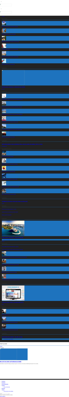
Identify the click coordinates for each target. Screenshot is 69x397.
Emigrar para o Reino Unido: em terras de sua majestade (10, 49)
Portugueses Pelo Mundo (8, 339)
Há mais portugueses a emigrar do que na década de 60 (10, 329)
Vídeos (3, 304)
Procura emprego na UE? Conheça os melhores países (9, 179)
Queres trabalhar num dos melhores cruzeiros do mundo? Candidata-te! (12, 114)
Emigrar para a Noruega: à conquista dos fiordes (13, 87)
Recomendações (4, 146)
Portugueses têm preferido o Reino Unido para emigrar (10, 322)
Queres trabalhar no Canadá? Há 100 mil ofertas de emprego (10, 264)
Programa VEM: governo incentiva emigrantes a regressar (10, 246)
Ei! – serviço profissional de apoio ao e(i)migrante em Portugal (11, 279)
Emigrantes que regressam (6, 314)
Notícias (3, 241)
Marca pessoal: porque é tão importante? (7, 156)
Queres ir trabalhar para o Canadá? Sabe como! (8, 171)
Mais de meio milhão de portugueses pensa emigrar (9, 272)
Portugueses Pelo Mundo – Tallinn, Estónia (12, 337)
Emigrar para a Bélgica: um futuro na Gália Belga (9, 34)
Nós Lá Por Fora (7, 239)
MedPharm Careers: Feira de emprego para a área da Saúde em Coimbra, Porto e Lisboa (22, 144)
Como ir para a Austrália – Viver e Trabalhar (12, 237)
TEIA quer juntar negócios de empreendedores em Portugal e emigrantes (12, 249)
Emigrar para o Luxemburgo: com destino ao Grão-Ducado (10, 56)
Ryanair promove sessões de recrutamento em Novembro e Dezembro (12, 106)
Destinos (3, 16)
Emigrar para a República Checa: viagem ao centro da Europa (10, 41)
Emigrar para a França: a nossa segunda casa (8, 64)
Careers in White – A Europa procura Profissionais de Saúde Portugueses (12, 99)
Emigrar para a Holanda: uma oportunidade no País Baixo (10, 26)
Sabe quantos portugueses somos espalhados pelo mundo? (10, 186)
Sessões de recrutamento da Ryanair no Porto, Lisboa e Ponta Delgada (12, 129)
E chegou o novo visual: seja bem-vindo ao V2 (12, 302)
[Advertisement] (28, 372)
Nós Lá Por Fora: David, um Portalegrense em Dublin (10, 361)
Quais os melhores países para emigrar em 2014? (9, 194)
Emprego (3, 89)
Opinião (3, 203)
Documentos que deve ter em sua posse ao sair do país (15, 201)
